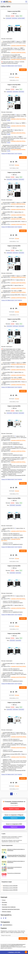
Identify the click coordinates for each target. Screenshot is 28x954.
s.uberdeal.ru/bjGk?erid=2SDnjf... (18, 215)
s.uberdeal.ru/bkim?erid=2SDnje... (18, 119)
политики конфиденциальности (18, 944)
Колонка (17, 77)
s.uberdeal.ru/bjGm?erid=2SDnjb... (19, 224)
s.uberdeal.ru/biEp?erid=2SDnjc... (18, 379)
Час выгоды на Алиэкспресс (14, 873)
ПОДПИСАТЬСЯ (23, 938)
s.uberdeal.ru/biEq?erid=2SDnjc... (18, 384)
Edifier (21, 15)
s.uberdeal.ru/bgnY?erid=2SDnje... (18, 757)
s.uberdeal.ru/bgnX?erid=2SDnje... (18, 747)
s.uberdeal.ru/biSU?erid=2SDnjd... (18, 288)
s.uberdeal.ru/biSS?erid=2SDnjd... (18, 277)
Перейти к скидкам (14, 808)
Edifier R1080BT (21, 18)
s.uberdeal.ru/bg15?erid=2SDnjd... (18, 666)
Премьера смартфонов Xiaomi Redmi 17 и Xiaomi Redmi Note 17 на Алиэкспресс (16, 856)
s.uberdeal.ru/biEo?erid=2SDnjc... (18, 375)
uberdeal (12, 15)
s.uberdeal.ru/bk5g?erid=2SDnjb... (18, 59)
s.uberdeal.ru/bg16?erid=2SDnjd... (18, 677)
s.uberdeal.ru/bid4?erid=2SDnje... (18, 440)
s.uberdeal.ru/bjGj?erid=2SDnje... (18, 209)
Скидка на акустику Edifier (14, 11)
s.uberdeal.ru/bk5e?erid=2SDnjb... (18, 45)
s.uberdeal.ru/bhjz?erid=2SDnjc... (18, 598)
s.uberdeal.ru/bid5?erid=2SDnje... (18, 451)
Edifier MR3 (9, 91)
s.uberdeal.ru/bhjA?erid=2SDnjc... (18, 608)
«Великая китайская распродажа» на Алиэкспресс (16, 850)
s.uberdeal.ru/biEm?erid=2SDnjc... (18, 364)
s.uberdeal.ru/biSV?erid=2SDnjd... (18, 292)
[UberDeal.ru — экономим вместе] (7, 2)
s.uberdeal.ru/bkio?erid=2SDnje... (18, 132)
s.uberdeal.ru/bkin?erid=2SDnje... (18, 125)
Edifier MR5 (14, 18)
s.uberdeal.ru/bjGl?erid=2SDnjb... (18, 218)
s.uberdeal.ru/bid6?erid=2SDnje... (18, 462)
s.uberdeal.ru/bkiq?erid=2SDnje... (18, 149)
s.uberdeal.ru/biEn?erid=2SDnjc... (18, 369)
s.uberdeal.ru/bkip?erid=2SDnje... (18, 141)
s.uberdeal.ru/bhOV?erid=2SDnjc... (19, 531)
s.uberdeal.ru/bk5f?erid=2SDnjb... (18, 52)
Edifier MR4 (8, 18)
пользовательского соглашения (7, 945)
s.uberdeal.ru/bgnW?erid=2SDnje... (19, 736)
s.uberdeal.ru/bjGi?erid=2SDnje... (18, 204)
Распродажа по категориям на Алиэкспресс (14, 868)
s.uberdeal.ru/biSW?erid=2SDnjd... (18, 297)
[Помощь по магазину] (13, 13)
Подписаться (14, 817)
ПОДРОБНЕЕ (23, 69)
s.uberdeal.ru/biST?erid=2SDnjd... (18, 282)
